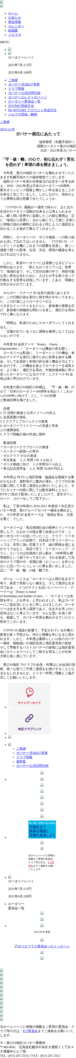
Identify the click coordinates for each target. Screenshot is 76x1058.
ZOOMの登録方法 (21, 106)
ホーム (13, 13)
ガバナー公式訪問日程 (24, 93)
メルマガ (14, 35)
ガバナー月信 (24, 84)
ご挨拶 (13, 80)
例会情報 (14, 22)
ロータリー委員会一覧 (24, 101)
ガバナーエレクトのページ (27, 97)
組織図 (13, 30)
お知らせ (14, 17)
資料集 (21, 761)
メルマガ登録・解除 (22, 114)
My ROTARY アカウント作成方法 (32, 110)
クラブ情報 (16, 88)
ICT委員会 (30, 1031)
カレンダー (16, 26)
